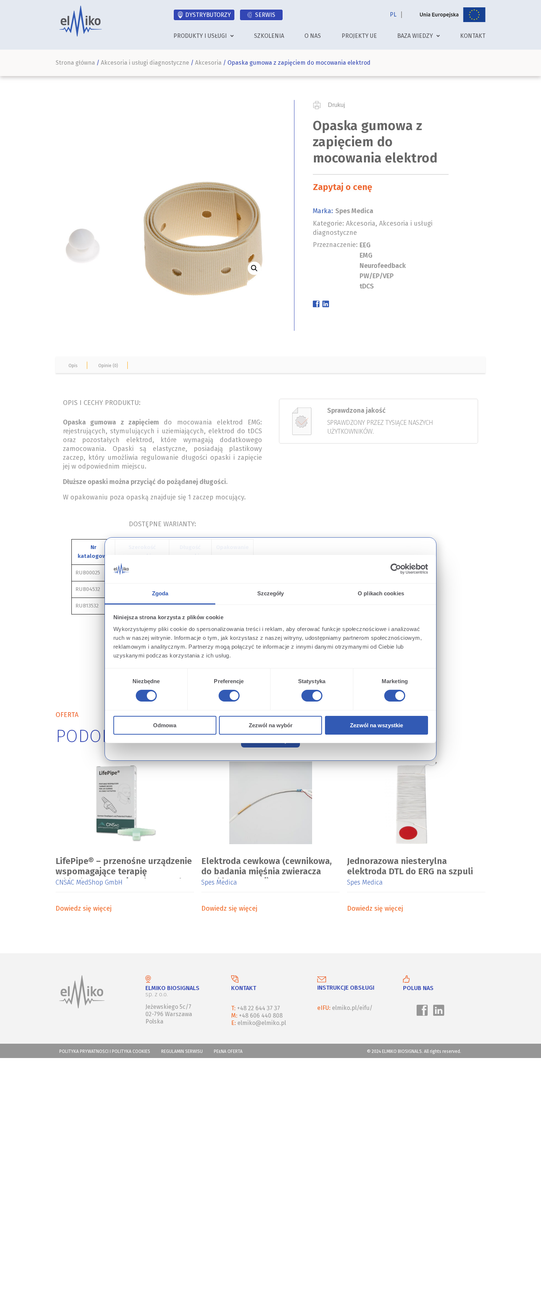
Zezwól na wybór (271, 725)
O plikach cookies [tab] (381, 593)
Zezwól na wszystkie (376, 725)
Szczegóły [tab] (270, 593)
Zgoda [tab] (160, 593)
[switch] (228, 697)
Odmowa (164, 725)
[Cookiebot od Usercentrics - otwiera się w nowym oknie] (396, 568)
